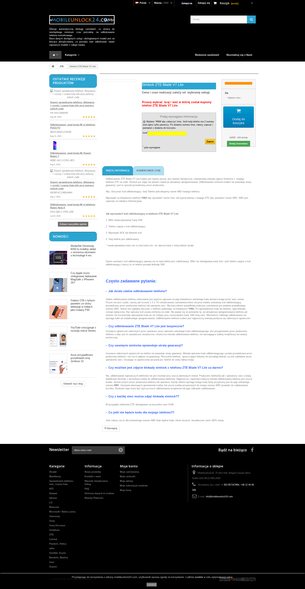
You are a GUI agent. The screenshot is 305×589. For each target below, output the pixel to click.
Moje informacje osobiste (134, 485)
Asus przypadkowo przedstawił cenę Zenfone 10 (82, 358)
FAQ (87, 488)
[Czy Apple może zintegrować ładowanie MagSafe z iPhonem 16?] (58, 282)
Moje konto (129, 466)
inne (51, 562)
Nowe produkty (93, 472)
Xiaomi (53, 566)
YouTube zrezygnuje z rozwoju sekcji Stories (83, 329)
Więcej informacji (117, 170)
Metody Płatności (94, 498)
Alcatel (53, 472)
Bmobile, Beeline (58, 557)
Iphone (53, 498)
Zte (226, 93)
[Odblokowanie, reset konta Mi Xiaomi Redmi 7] (73, 145)
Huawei (53, 493)
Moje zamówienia (129, 472)
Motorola (54, 507)
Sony (52, 521)
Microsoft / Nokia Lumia (62, 511)
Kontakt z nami (93, 476)
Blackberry (55, 476)
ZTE (62, 66)
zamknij (151, 584)
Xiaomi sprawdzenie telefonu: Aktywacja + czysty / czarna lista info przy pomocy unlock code (72, 105)
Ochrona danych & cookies (99, 493)
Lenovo (53, 539)
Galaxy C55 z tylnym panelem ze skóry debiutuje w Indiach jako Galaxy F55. (83, 305)
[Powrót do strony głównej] (53, 66)
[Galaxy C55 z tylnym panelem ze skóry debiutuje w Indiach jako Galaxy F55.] (58, 309)
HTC (51, 488)
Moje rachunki (127, 476)
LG (50, 502)
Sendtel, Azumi (57, 553)
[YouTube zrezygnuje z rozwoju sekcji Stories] (58, 336)
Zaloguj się (204, 3)
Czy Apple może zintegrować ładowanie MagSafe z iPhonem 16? (84, 277)
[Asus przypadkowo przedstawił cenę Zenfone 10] (58, 364)
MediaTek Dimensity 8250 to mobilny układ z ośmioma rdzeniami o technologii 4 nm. (83, 250)
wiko (51, 548)
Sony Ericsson (57, 525)
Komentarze (148, 170)
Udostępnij (111, 428)
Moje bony (125, 490)
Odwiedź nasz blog (73, 383)
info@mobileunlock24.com (219, 496)
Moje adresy (126, 481)
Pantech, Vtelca (57, 543)
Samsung (54, 516)
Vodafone (54, 530)
